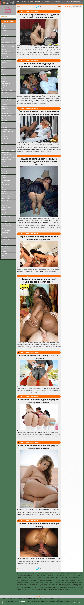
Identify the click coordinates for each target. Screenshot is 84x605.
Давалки (4, 81)
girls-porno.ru (23, 601)
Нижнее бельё (6, 159)
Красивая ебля (6, 115)
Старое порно (6, 216)
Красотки (4, 120)
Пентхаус (4, 171)
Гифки (3, 74)
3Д (2, 23)
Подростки (5, 177)
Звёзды (3, 102)
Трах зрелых (5, 235)
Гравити (4, 78)
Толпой (3, 228)
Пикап (3, 175)
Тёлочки (4, 237)
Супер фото (5, 223)
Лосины (4, 127)
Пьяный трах (5, 191)
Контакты (40, 596)
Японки (3, 258)
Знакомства (5, 104)
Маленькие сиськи (7, 131)
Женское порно (6, 95)
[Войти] (8, 10)
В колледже (5, 56)
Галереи (4, 72)
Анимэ (3, 37)
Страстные (5, 219)
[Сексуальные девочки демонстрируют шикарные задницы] (39, 417)
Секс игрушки (6, 200)
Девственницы (6, 83)
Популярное (67, 6)
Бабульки (4, 40)
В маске (4, 58)
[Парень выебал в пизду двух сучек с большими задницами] (39, 254)
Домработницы (6, 90)
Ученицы (4, 242)
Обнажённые (5, 166)
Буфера (4, 53)
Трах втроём (5, 230)
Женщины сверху (7, 97)
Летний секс (5, 125)
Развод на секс (6, 193)
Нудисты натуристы (8, 164)
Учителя (4, 244)
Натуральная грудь (7, 150)
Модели (4, 136)
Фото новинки (6, 246)
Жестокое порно (7, 99)
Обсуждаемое (77, 6)
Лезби (3, 122)
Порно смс (5, 184)
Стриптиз (4, 221)
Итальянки (5, 108)
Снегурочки (5, 212)
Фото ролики (5, 249)
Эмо (2, 255)
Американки (5, 33)
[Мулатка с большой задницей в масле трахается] (39, 373)
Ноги (3, 161)
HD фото (4, 26)
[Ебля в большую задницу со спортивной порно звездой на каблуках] (39, 81)
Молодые (4, 138)
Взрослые (4, 65)
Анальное (4, 35)
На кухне (4, 143)
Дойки (3, 88)
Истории (4, 106)
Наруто (3, 148)
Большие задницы (7, 46)
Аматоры (4, 30)
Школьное (4, 253)
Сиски (3, 209)
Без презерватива (7, 42)
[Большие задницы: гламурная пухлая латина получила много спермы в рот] (39, 129)
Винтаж (4, 67)
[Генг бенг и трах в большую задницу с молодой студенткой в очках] (39, 32)
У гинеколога (5, 239)
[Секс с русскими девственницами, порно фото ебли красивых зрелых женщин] (8, 3)
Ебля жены (5, 92)
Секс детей (5, 198)
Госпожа (4, 76)
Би (2, 44)
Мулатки (4, 141)
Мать (3, 134)
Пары (3, 168)
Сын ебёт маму (6, 225)
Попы (3, 182)
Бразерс (4, 49)
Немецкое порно (7, 154)
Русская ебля (5, 196)
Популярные (5, 180)
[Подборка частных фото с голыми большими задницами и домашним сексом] (39, 192)
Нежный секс (5, 152)
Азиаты (3, 28)
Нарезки (4, 145)
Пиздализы (5, 173)
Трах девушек (6, 232)
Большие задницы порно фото (29, 11)
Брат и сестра (6, 51)
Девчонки (4, 85)
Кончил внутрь (6, 113)
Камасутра (5, 111)
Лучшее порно (6, 129)
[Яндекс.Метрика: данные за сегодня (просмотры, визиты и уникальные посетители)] (78, 603)
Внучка (3, 69)
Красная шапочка (7, 118)
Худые (3, 251)
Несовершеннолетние (8, 157)
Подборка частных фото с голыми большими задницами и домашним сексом (39, 161)
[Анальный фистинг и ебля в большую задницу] (39, 542)
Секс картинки (6, 203)
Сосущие (4, 214)
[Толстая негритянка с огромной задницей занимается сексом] (39, 313)
